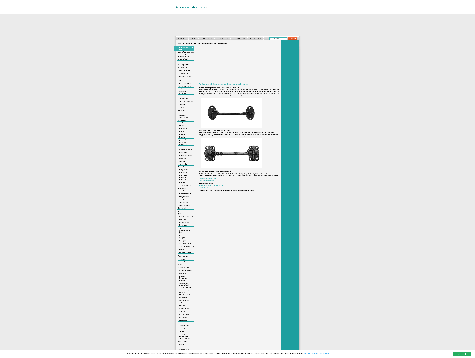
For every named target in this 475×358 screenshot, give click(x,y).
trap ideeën (182, 306)
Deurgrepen (183, 172)
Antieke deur (183, 123)
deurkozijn (182, 280)
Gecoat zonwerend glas (185, 232)
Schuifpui (182, 161)
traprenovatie (183, 323)
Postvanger (183, 158)
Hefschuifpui (183, 147)
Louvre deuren (183, 73)
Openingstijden (239, 39)
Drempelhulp (182, 208)
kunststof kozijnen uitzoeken (185, 291)
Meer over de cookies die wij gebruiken (317, 353)
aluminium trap (184, 309)
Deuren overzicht (183, 56)
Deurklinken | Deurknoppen (183, 176)
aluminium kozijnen (185, 270)
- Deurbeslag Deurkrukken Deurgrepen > (212, 185)
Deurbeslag (181, 167)
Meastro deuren (184, 96)
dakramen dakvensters (183, 277)
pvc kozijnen (183, 297)
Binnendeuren (182, 67)
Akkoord (462, 354)
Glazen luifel (183, 140)
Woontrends (255, 39)
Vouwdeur (182, 107)
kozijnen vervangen (185, 287)
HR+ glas (182, 238)
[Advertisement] (255, 18)
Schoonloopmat (184, 205)
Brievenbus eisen (184, 113)
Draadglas (182, 219)
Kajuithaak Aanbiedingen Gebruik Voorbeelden (212, 43)
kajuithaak (181, 262)
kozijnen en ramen (184, 267)
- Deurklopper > (204, 187)
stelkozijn (182, 303)
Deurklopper (183, 179)
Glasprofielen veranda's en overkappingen (186, 53)
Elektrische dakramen (185, 185)
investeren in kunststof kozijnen (185, 284)
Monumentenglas (185, 252)
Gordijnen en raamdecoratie (183, 256)
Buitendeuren (182, 120)
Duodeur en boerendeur (183, 143)
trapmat (182, 331)
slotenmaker (183, 164)
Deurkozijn (182, 134)
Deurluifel (182, 137)
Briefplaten (182, 126)
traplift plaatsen (184, 338)
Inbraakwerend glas (185, 243)
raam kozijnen (184, 300)
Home (179, 43)
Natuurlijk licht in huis (185, 65)
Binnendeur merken (185, 86)
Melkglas (182, 249)
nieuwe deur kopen (185, 155)
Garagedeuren (182, 211)
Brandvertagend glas (186, 216)
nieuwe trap (183, 320)
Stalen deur (183, 104)
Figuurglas (182, 228)
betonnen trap (184, 314)
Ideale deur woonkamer (183, 92)
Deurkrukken (183, 182)
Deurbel (181, 131)
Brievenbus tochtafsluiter (183, 117)
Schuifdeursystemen (186, 101)
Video (193, 39)
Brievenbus (181, 110)
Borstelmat (183, 191)
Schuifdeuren (183, 99)
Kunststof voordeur (185, 150)
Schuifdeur (182, 80)
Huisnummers (183, 153)
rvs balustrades (184, 311)
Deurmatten (182, 188)
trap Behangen (184, 326)
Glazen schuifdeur (185, 83)
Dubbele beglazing (185, 222)
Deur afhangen (184, 128)
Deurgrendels (183, 170)
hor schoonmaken (185, 347)
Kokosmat (182, 199)
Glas (179, 214)
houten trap (183, 317)
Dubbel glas (183, 225)
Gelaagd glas (183, 235)
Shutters (182, 259)
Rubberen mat (183, 202)
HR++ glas (182, 241)
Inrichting (182, 39)
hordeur (181, 344)
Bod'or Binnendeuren (186, 89)
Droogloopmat (184, 197)
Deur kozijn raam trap (189, 43)
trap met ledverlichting (183, 335)
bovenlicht (182, 273)
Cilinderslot (181, 62)
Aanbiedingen (206, 39)
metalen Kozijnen (184, 294)
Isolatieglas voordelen (186, 246)
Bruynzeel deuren (184, 70)
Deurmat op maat (185, 194)
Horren (180, 265)
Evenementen (222, 39)
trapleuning (183, 328)
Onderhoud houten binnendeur (185, 77)
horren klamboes (183, 341)
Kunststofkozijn (183, 59)
